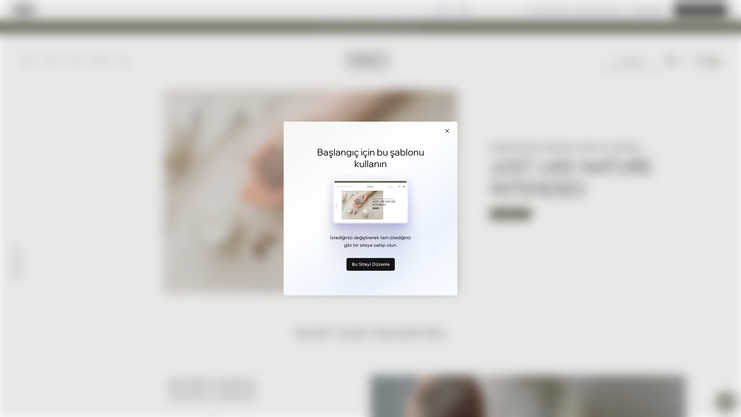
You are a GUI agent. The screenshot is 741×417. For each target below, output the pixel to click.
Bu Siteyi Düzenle (371, 264)
